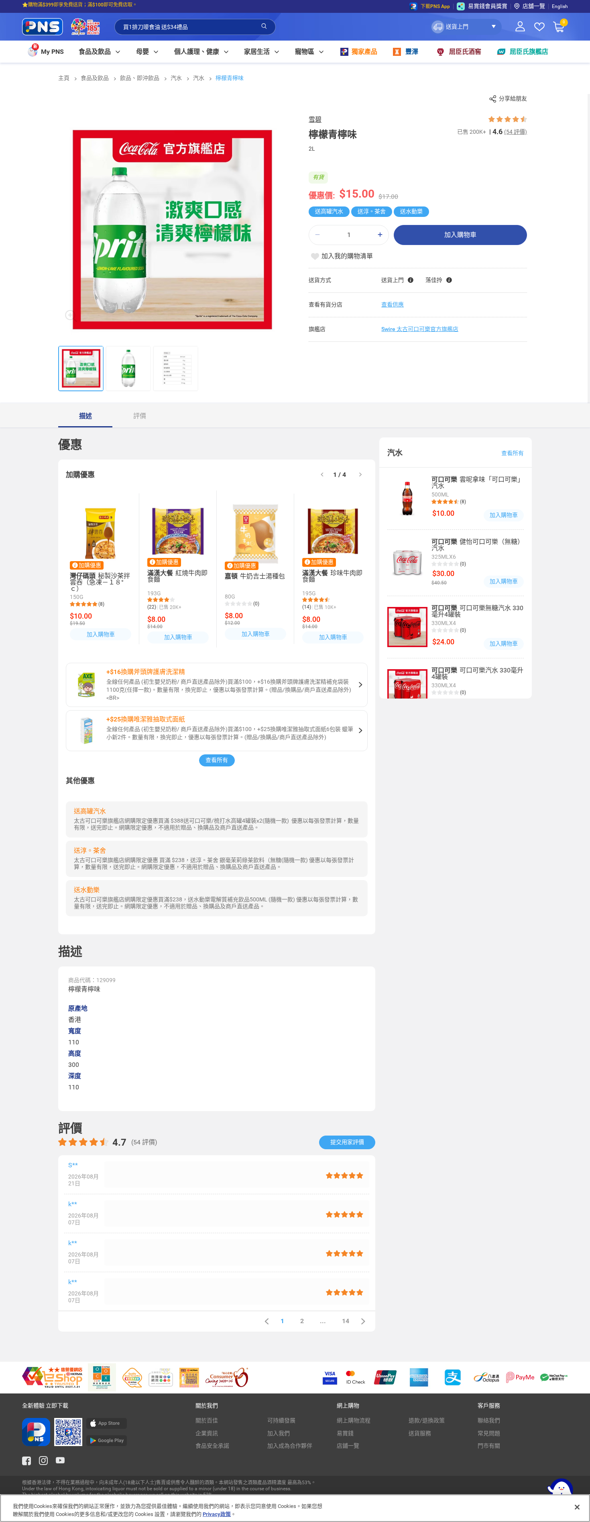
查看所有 (216, 760)
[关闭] (577, 1507)
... (323, 1321)
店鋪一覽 (348, 1445)
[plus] (380, 235)
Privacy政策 (217, 1514)
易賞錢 (345, 1433)
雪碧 (315, 119)
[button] (466, 27)
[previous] (266, 1321)
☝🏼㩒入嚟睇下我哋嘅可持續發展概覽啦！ (66, 6)
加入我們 (278, 1433)
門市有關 (489, 1445)
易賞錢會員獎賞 (487, 6)
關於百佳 (206, 1420)
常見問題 (489, 1433)
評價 (139, 416)
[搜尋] (264, 26)
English (560, 6)
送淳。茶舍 (372, 211)
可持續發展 (281, 1420)
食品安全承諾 (212, 1445)
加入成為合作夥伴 (289, 1445)
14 (345, 1321)
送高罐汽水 (329, 211)
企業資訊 (206, 1433)
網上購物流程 (353, 1420)
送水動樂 (411, 211)
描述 (85, 416)
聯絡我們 (489, 1420)
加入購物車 (460, 235)
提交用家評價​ (347, 1142)
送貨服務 (420, 1433)
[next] (360, 475)
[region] (295, 1508)
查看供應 (392, 304)
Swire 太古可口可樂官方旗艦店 (419, 329)
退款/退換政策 (427, 1420)
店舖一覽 (534, 6)
